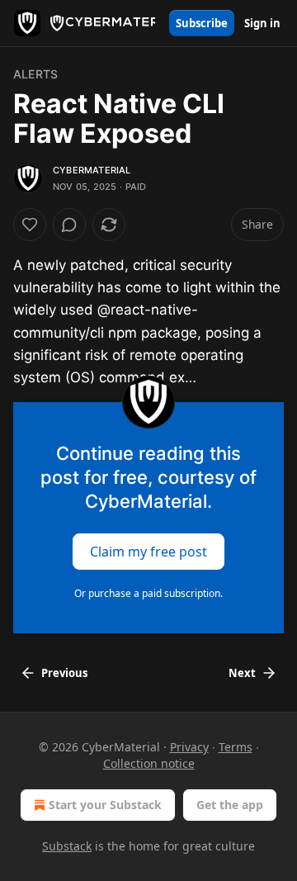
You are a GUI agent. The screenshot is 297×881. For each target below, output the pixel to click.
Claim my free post (148, 551)
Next (242, 672)
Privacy (189, 747)
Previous (64, 672)
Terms (235, 747)
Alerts (35, 74)
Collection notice (149, 763)
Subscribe (202, 23)
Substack (67, 846)
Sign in (262, 23)
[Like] (29, 224)
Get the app (229, 804)
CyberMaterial (92, 170)
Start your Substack (105, 804)
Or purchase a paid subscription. (148, 593)
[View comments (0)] (69, 224)
